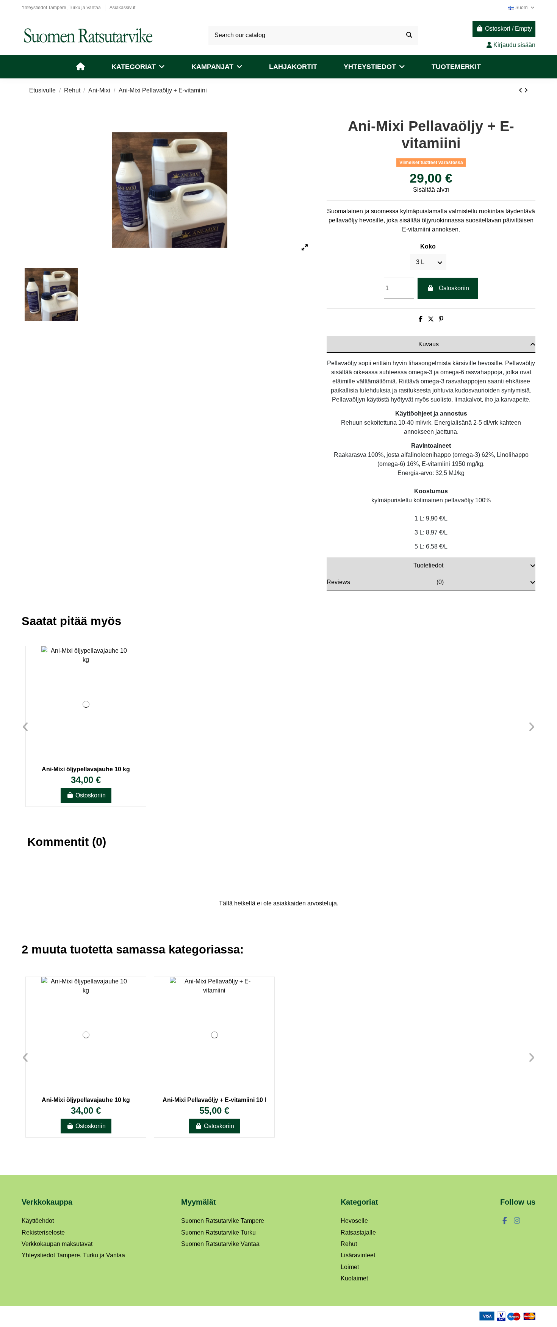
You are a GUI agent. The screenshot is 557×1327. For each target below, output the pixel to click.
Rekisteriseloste (43, 1232)
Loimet (350, 1267)
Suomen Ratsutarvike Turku (218, 1232)
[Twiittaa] (431, 319)
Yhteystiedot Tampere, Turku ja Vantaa (62, 7)
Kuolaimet (354, 1278)
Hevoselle (354, 1221)
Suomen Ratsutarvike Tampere (222, 1221)
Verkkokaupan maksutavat (57, 1244)
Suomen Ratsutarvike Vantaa (220, 1244)
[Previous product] (521, 90)
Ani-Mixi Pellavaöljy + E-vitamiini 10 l (214, 1100)
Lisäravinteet (358, 1255)
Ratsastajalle (358, 1232)
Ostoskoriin (454, 288)
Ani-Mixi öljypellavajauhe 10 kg (86, 769)
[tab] (431, 344)
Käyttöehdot (38, 1221)
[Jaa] (420, 319)
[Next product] (526, 90)
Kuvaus (428, 344)
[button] (138, 66)
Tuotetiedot (428, 565)
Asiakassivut (122, 7)
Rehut (349, 1244)
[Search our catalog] (409, 35)
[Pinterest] (441, 319)
